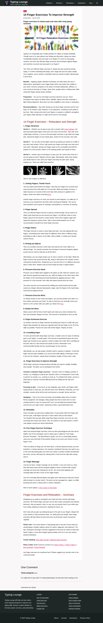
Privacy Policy (85, 618)
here (49, 194)
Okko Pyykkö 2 (71, 545)
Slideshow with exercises (58, 540)
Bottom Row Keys (42, 606)
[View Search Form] (97, 3)
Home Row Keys (42, 600)
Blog (25, 11)
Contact (64, 618)
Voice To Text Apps (74, 603)
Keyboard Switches (74, 608)
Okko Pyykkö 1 (59, 545)
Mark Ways (28, 18)
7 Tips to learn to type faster (47, 488)
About (56, 618)
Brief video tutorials (42, 540)
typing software (69, 129)
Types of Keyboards (75, 606)
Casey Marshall (40, 547)
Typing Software (73, 598)
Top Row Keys (41, 603)
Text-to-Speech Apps (75, 600)
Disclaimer (73, 618)
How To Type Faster (43, 598)
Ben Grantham (28, 547)
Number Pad (40, 608)
